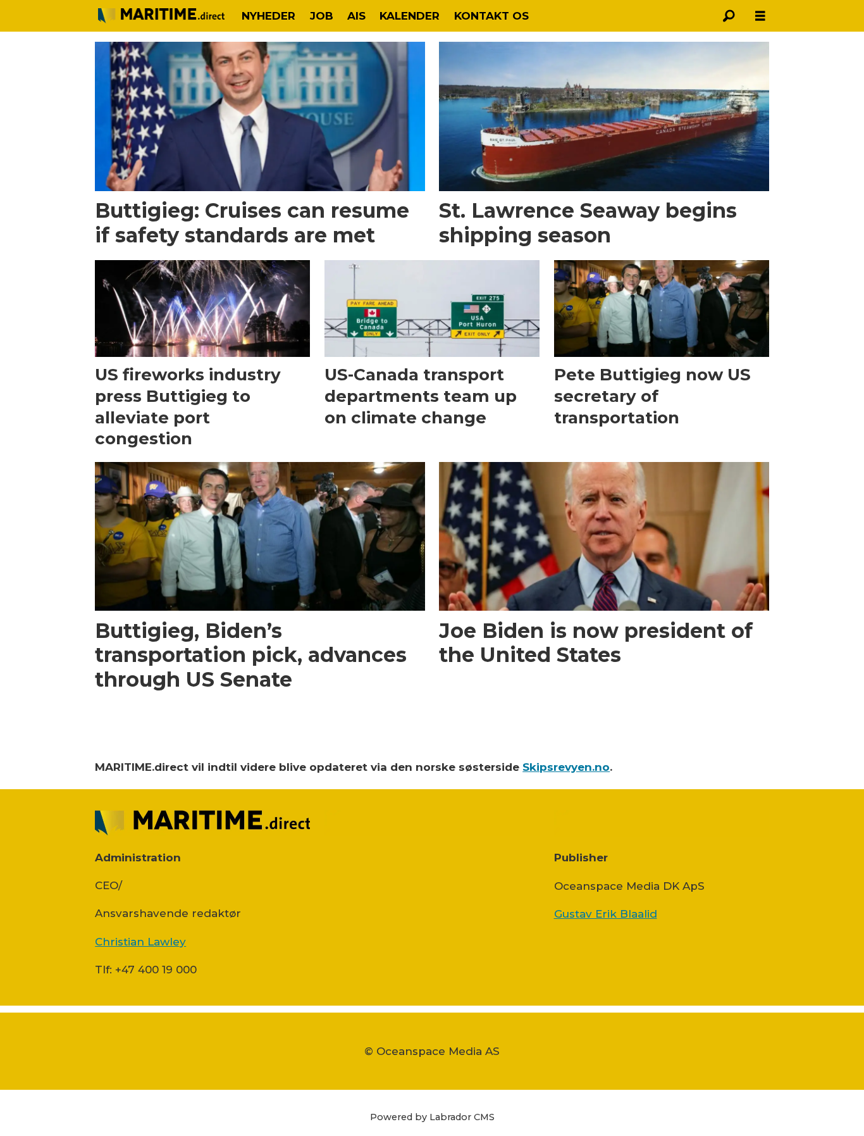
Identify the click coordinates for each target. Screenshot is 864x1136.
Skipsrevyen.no (566, 767)
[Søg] (728, 16)
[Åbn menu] (760, 16)
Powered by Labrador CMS (432, 1117)
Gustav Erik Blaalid (605, 914)
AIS (356, 15)
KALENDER (410, 15)
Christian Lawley (140, 941)
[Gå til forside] (161, 16)
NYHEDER (268, 15)
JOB (321, 15)
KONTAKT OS (491, 15)
